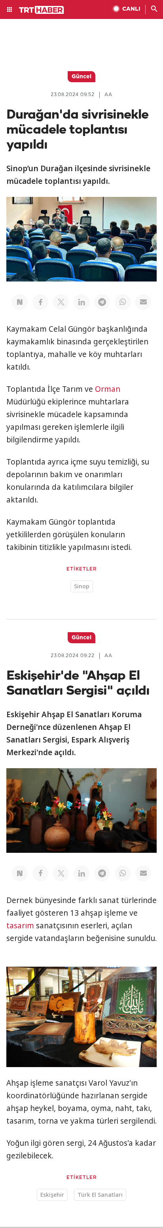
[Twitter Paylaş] (61, 302)
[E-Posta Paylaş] (143, 302)
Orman (107, 389)
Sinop (81, 586)
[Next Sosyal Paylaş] (20, 302)
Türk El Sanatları (100, 1194)
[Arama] (154, 9)
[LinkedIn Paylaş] (81, 302)
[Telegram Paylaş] (102, 302)
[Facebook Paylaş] (40, 302)
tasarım (20, 925)
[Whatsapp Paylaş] (123, 302)
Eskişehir (52, 1194)
